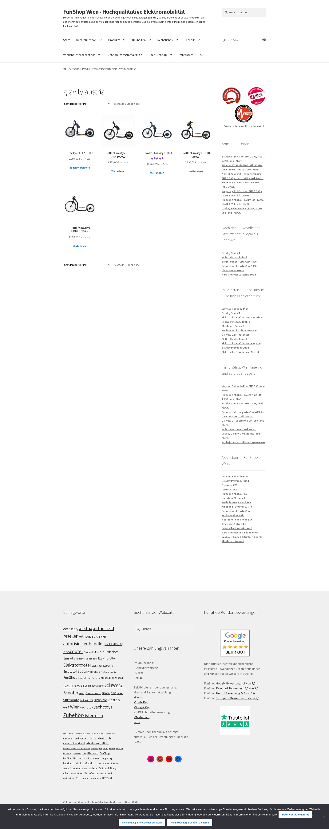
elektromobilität (97, 743)
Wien (75, 707)
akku (65, 734)
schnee (106, 763)
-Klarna (139, 673)
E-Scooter (73, 651)
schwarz (113, 684)
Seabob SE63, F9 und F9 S (236, 502)
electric (92, 738)
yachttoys (102, 707)
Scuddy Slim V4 (231, 253)
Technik (189, 40)
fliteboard (92, 753)
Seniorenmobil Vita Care (236, 511)
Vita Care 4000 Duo (233, 270)
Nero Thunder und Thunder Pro (240, 532)
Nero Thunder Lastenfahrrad (239, 274)
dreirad (86, 733)
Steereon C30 (229, 485)
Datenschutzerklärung (295, 814)
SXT (91, 700)
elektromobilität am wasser (76, 748)
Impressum (185, 55)
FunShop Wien (70, 758)
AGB (202, 55)
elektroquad (96, 748)
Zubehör (73, 715)
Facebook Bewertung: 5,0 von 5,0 (237, 688)
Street (120, 693)
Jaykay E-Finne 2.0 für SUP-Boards (242, 537)
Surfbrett (84, 700)
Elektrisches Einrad (74, 743)
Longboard (116, 678)
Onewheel (90, 763)
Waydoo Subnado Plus (235, 309)
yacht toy (86, 707)
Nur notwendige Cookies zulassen (190, 822)
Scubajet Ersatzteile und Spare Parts (243, 442)
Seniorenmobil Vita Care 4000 (239, 261)
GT (80, 758)
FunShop (70, 677)
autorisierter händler (83, 644)
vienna (114, 699)
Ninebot (92, 685)
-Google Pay (141, 707)
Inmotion (86, 758)
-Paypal (139, 678)
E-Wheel (88, 652)
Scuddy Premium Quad (235, 347)
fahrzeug (67, 753)
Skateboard (93, 693)
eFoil (96, 652)
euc (105, 748)
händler (92, 677)
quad (99, 763)
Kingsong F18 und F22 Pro (237, 506)
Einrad (83, 738)
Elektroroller (107, 658)
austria (85, 628)
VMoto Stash (229, 489)
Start (66, 40)
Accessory (70, 629)
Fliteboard (95, 672)
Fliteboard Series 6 (233, 326)
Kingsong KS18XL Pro (234, 494)
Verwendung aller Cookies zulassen (142, 822)
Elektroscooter (77, 665)
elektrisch (104, 738)
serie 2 (66, 768)
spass (84, 768)
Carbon (78, 733)
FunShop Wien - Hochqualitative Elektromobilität (124, 11)
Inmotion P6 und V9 (233, 498)
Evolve (87, 671)
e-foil (101, 733)
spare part (109, 693)
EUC (80, 671)
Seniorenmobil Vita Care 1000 (239, 266)
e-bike (95, 733)
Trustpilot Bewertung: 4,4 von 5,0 (237, 698)
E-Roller (116, 644)
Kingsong (107, 758)
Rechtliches (165, 40)
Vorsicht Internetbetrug (79, 55)
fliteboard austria (108, 672)
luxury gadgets (75, 685)
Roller (100, 685)
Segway (82, 693)
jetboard (96, 758)
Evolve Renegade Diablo (236, 322)
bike (71, 734)
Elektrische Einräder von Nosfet (240, 352)
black (108, 644)
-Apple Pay (141, 702)
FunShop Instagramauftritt (124, 55)
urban (66, 773)
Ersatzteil (70, 671)
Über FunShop (158, 55)
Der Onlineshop (86, 40)
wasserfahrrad (77, 773)
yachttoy (85, 778)
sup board (93, 768)
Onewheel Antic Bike (234, 524)
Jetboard (104, 678)
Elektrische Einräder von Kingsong (242, 343)
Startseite (73, 69)
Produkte (114, 40)
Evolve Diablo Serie (233, 515)
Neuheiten (139, 40)
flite (84, 753)
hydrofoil (82, 678)
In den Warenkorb (79, 167)
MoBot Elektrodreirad (234, 339)
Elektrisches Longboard (85, 658)
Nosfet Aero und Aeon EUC (237, 519)
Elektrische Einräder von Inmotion (242, 317)
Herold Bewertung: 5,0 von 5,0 (235, 693)
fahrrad (119, 748)
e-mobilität (110, 734)
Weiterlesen (118, 171)
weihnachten (68, 778)
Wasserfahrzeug (92, 773)
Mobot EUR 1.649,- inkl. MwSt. (239, 429)
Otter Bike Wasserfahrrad (237, 528)
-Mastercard (141, 717)
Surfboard (71, 700)
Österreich (93, 715)
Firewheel (77, 753)
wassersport (106, 773)
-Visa (137, 722)
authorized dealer (92, 636)
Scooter (70, 692)
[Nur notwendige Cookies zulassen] (324, 817)
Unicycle (100, 700)
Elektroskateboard (102, 665)
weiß (66, 707)
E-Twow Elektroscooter (235, 334)
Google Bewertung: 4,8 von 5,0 (235, 683)
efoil (76, 738)
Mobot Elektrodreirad (234, 257)
